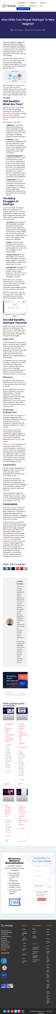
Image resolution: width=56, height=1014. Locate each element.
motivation (17, 439)
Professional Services (36, 952)
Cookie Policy (48, 952)
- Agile (24, 946)
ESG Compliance (48, 976)
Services (35, 944)
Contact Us (5, 953)
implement (9, 113)
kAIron (23, 958)
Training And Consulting (36, 948)
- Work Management (24, 939)
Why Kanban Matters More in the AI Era (8, 810)
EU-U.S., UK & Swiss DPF (48, 959)
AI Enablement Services (36, 960)
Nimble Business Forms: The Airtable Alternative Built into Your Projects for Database (23, 736)
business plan (16, 501)
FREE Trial (16, 314)
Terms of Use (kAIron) (48, 986)
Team (48, 932)
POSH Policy (48, 971)
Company (49, 925)
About (48, 929)
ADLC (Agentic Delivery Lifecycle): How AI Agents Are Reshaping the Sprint (23, 815)
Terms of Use (48, 980)
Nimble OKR (9, 539)
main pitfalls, (9, 115)
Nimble (34, 929)
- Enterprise (24, 954)
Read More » (8, 771)
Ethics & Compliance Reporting (48, 999)
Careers (48, 935)
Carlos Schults (20, 586)
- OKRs (24, 943)
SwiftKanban (24, 961)
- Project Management (24, 933)
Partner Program (48, 941)
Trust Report (48, 992)
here (21, 556)
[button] (4, 568)
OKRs (21, 64)
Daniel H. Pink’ (9, 444)
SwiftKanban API (35, 936)
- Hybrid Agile (24, 949)
